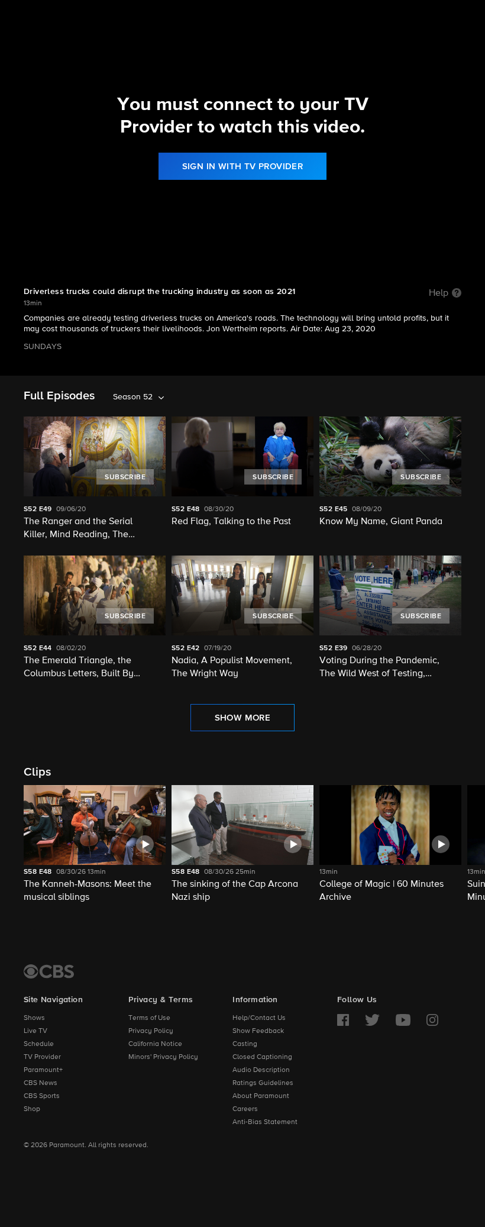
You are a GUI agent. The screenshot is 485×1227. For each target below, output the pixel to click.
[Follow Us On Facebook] (343, 1020)
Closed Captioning (262, 1057)
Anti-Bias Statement (265, 1122)
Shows (34, 1018)
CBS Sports (42, 1096)
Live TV (35, 1031)
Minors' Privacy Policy (163, 1057)
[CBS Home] (49, 971)
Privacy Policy (150, 1031)
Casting (244, 1044)
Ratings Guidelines (262, 1083)
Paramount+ (43, 1070)
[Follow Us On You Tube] (403, 1020)
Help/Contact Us (259, 1018)
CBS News (40, 1083)
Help (438, 293)
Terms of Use (149, 1018)
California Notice (155, 1044)
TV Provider (42, 1057)
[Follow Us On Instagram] (432, 1020)
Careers (245, 1109)
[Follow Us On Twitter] (372, 1020)
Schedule (39, 1044)
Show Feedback (258, 1031)
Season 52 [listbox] (133, 397)
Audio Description (261, 1070)
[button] (95, 844)
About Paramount (260, 1096)
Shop (32, 1109)
